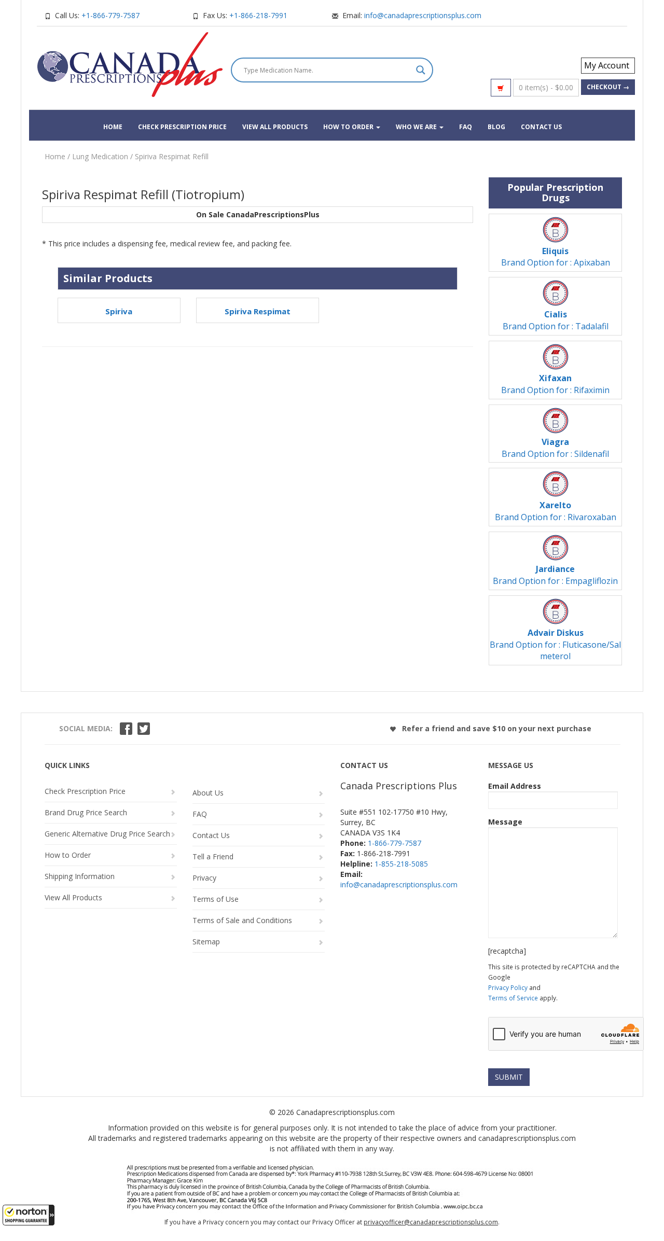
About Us (208, 793)
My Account (606, 65)
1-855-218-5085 (401, 864)
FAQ (465, 126)
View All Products (275, 126)
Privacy (204, 878)
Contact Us (541, 126)
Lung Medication (100, 156)
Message (505, 822)
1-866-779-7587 (394, 843)
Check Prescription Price (182, 126)
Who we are (417, 126)
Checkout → (608, 86)
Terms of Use (215, 899)
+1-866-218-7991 (258, 15)
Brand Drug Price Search (86, 812)
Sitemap (206, 941)
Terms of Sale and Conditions (242, 920)
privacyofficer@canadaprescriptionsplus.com (431, 1222)
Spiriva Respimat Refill (172, 156)
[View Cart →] (501, 87)
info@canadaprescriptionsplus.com (422, 15)
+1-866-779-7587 (110, 15)
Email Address (514, 786)
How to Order (349, 126)
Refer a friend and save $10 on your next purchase (495, 728)
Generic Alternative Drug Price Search (107, 834)
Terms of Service (513, 998)
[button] (28, 1215)
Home (112, 126)
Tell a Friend (212, 856)
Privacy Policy (508, 987)
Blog (496, 126)
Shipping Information (80, 876)
